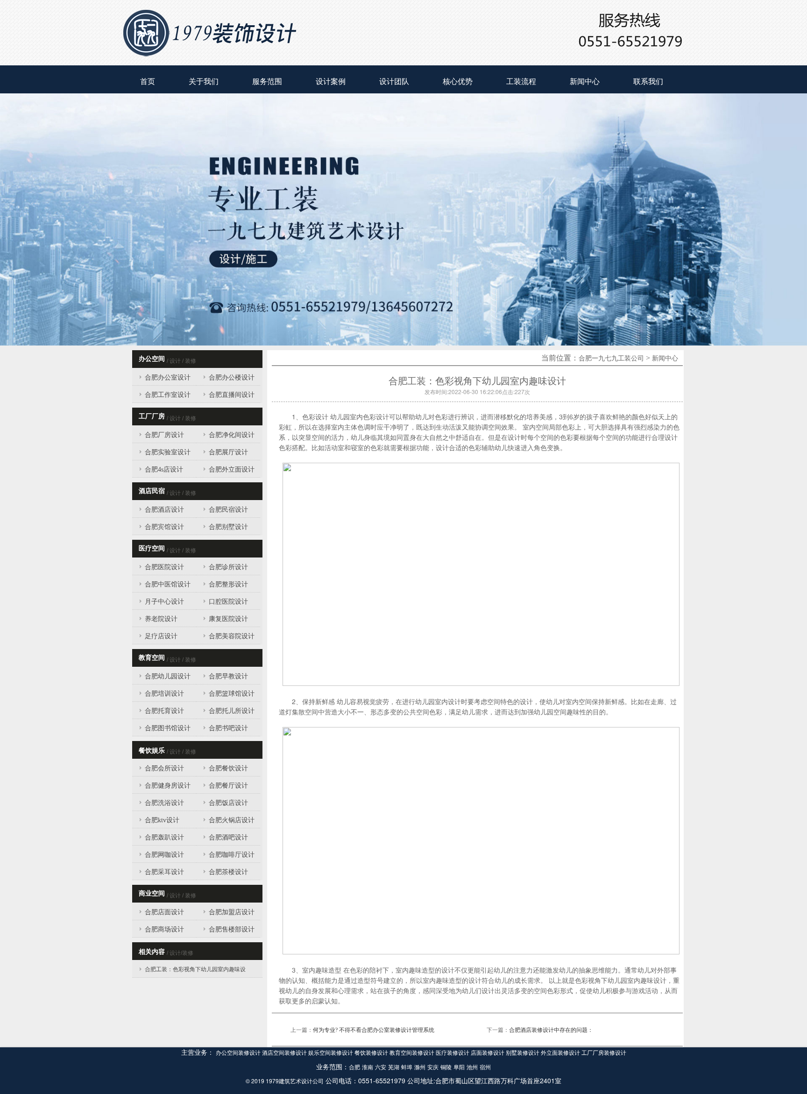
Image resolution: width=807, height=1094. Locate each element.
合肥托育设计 (164, 710)
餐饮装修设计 (371, 1053)
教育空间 (152, 657)
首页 (147, 81)
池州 (472, 1067)
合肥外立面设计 (232, 469)
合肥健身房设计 (168, 785)
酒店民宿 (152, 490)
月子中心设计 (164, 601)
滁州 (419, 1067)
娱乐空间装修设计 (331, 1053)
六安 (380, 1067)
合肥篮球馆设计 (232, 693)
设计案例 (331, 81)
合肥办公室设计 (168, 377)
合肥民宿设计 (228, 509)
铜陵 (446, 1067)
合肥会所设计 (164, 768)
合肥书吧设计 (228, 728)
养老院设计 (161, 618)
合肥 (354, 1067)
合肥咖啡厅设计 (232, 854)
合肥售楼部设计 (232, 929)
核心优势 (458, 81)
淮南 (367, 1067)
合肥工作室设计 (168, 394)
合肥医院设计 (164, 567)
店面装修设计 (488, 1053)
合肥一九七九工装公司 (611, 358)
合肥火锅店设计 (232, 820)
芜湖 (393, 1067)
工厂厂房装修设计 (603, 1053)
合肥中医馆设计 (168, 584)
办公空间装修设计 (239, 1053)
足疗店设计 (161, 636)
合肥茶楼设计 (228, 871)
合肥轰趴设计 (164, 837)
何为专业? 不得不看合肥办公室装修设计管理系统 (373, 1030)
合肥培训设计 (164, 693)
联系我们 (648, 81)
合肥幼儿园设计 (168, 676)
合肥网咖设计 (164, 854)
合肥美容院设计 (232, 636)
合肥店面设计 (164, 912)
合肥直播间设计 (232, 394)
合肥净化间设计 (232, 434)
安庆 (433, 1067)
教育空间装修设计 (412, 1053)
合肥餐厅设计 (228, 785)
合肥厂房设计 (164, 434)
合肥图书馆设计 (168, 728)
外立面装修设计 (561, 1053)
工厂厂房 (152, 416)
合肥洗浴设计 (164, 802)
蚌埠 (406, 1067)
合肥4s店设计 (164, 469)
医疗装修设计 (453, 1053)
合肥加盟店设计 (232, 912)
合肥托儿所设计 (232, 710)
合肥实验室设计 (168, 452)
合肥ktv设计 (162, 820)
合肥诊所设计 (228, 567)
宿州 (485, 1067)
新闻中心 (585, 81)
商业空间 (152, 893)
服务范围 (267, 81)
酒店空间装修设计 (285, 1053)
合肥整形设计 (228, 584)
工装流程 (521, 81)
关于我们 (204, 81)
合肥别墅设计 (228, 526)
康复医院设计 (228, 618)
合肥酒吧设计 (228, 837)
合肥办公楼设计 (232, 377)
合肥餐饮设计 (228, 768)
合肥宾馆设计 (164, 526)
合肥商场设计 (164, 929)
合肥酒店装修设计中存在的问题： (551, 1030)
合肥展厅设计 (228, 452)
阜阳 (459, 1067)
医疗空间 (152, 548)
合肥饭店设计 (228, 802)
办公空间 (152, 358)
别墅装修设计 (523, 1053)
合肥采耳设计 (164, 871)
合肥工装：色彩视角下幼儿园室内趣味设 (195, 969)
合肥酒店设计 (164, 509)
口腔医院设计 (228, 601)
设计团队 (394, 81)
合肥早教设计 (228, 676)
